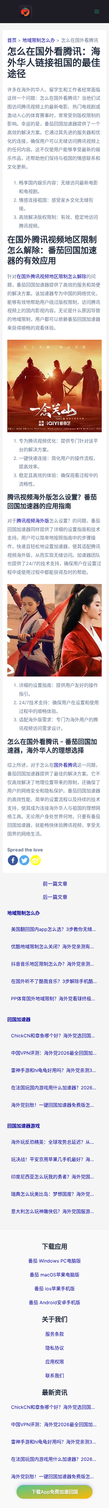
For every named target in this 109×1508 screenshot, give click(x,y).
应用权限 (54, 1362)
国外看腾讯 (65, 765)
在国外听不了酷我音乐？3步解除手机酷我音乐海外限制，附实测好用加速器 (54, 981)
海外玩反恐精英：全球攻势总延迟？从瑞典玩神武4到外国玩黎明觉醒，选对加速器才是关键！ (54, 1142)
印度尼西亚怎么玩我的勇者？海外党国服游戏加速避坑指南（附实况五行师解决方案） (54, 1177)
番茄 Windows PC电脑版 (54, 1261)
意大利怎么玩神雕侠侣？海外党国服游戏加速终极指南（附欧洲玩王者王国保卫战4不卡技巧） (54, 1211)
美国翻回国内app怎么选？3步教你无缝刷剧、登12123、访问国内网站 (54, 929)
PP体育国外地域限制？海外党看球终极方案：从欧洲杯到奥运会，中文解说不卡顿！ (54, 998)
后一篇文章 (55, 897)
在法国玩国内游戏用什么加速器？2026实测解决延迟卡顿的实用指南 (54, 1088)
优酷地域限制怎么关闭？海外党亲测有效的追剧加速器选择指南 (54, 946)
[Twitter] (24, 860)
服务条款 (54, 1334)
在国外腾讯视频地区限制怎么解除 (51, 276)
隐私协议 (54, 1348)
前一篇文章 (55, 883)
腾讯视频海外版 (33, 521)
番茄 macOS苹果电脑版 (54, 1275)
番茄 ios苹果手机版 (54, 1288)
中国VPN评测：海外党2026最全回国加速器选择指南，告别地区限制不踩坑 (54, 1053)
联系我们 (54, 1375)
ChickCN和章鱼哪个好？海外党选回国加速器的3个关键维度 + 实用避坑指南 (54, 1035)
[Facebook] (13, 860)
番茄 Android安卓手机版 (54, 1302)
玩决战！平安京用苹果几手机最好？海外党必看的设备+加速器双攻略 (54, 1159)
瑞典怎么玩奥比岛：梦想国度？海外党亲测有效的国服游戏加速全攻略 (54, 1194)
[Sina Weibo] (36, 860)
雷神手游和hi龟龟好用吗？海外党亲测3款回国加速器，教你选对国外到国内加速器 (54, 1070)
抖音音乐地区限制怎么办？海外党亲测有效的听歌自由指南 (54, 964)
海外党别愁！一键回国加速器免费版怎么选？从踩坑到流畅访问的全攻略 (54, 1105)
